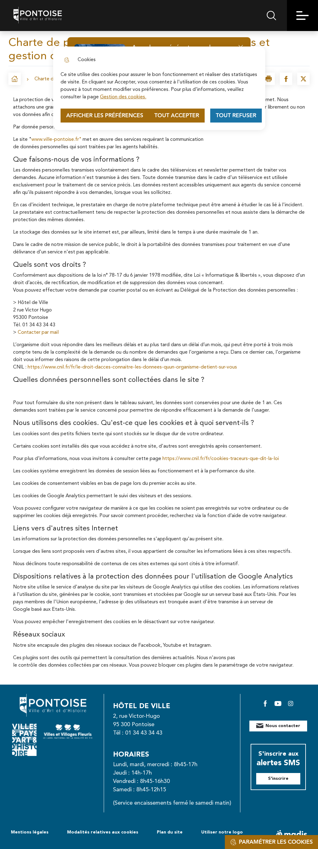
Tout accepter (176, 115)
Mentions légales (29, 832)
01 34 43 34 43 (143, 733)
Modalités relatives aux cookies (102, 832)
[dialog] (159, 88)
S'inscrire (278, 778)
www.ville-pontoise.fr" (56, 139)
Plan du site (170, 832)
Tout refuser (236, 115)
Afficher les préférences (104, 115)
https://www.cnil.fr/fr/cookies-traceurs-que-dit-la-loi (220, 458)
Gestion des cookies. (123, 97)
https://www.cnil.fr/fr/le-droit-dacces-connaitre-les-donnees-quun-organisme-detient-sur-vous (132, 367)
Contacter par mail (38, 332)
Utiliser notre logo (222, 832)
